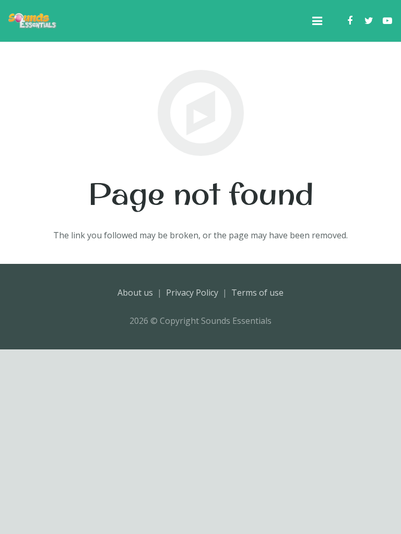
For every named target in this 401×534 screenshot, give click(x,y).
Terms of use (257, 292)
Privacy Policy (192, 292)
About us (135, 292)
